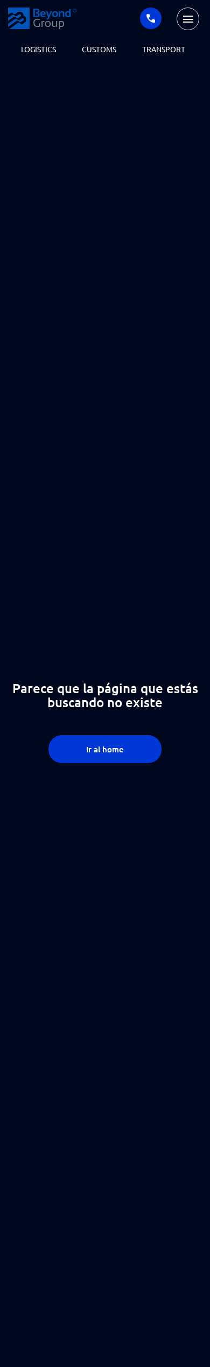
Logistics (38, 49)
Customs (99, 49)
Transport (163, 49)
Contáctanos (151, 18)
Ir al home (105, 749)
